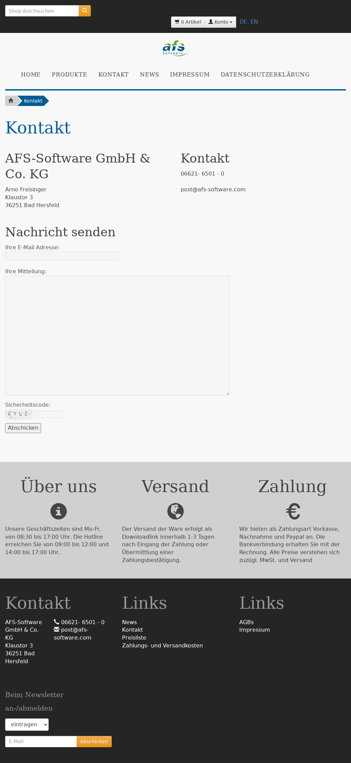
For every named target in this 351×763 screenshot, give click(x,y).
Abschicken (94, 741)
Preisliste (134, 637)
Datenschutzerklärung (265, 74)
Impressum (189, 74)
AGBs (246, 622)
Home (31, 74)
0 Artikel (190, 22)
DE (243, 22)
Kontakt (113, 74)
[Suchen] (84, 10)
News (149, 74)
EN (254, 22)
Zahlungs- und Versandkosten (162, 645)
